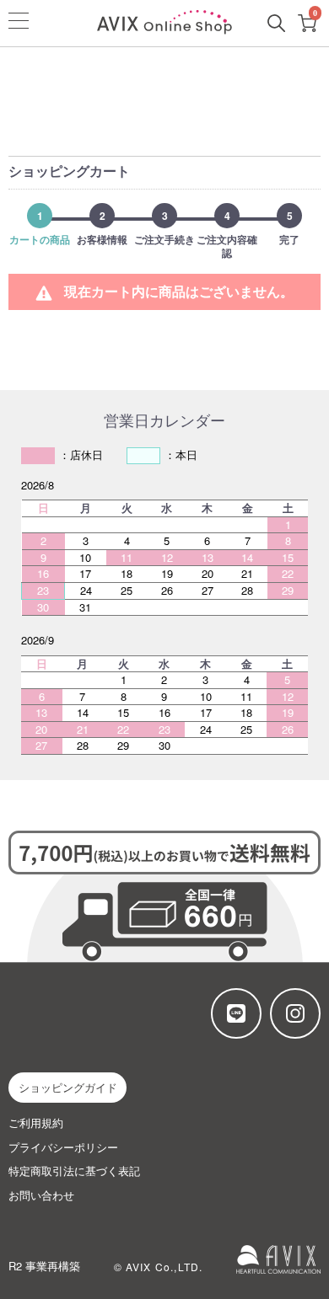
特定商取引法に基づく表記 (74, 1171)
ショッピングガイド (68, 1087)
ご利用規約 (35, 1123)
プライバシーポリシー (63, 1147)
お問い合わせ (41, 1195)
